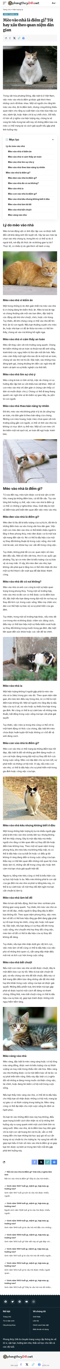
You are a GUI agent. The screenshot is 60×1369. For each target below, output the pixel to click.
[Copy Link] (19, 38)
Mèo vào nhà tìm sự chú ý (21, 162)
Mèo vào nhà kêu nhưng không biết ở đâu (29, 199)
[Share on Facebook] (10, 38)
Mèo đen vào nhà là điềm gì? (22, 178)
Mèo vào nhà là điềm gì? (18, 172)
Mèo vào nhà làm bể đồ (19, 204)
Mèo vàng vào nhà (17, 215)
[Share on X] (14, 38)
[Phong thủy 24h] (24, 3)
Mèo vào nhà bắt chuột (19, 209)
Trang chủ (7, 10)
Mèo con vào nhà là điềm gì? (22, 194)
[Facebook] (5, 1301)
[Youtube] (26, 1301)
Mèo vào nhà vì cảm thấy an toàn (25, 156)
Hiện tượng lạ (18, 10)
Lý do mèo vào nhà (15, 146)
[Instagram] (33, 1301)
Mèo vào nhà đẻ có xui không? (23, 183)
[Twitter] (12, 1301)
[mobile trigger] (5, 3)
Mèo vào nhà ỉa (15, 188)
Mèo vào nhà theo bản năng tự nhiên (26, 167)
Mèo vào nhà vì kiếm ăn (20, 151)
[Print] (23, 38)
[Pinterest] (19, 1301)
